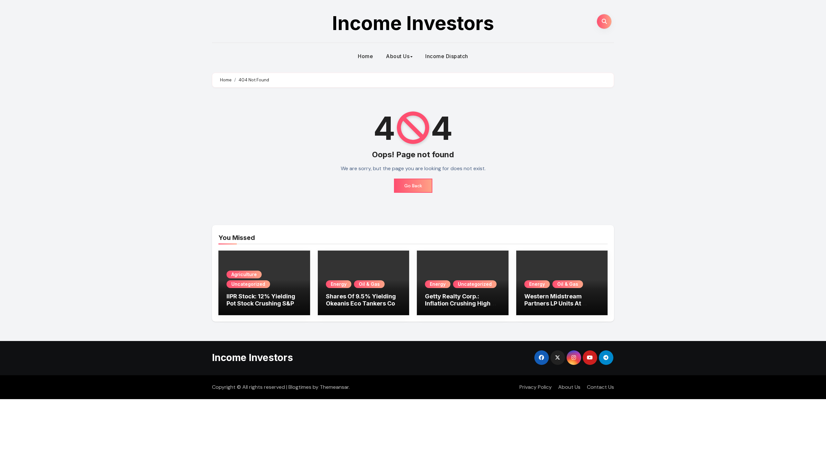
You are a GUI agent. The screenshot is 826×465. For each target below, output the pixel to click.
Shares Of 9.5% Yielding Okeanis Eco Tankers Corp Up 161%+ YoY (363, 303)
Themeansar (334, 387)
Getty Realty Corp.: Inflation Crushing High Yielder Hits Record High (460, 303)
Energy (339, 284)
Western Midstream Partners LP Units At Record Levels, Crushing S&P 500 (559, 307)
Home (365, 56)
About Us (397, 56)
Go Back (413, 186)
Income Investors (413, 23)
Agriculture (244, 274)
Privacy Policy (535, 387)
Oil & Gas (369, 284)
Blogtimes (299, 387)
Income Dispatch (446, 56)
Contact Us (600, 387)
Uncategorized (248, 284)
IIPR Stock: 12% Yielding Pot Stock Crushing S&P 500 (261, 303)
